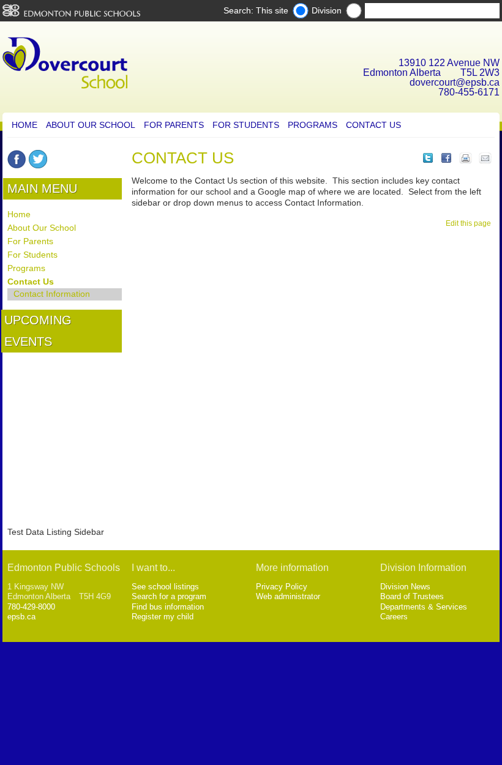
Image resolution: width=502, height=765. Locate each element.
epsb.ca (21, 616)
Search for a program (169, 596)
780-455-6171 (469, 92)
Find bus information (168, 606)
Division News (405, 586)
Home (24, 125)
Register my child (162, 616)
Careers (394, 616)
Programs (312, 125)
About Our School (90, 125)
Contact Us (373, 125)
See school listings (165, 586)
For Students (245, 125)
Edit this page (470, 223)
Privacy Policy (281, 586)
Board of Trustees (412, 596)
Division (327, 10)
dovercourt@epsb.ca (455, 82)
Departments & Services (423, 606)
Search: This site (255, 10)
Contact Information (51, 294)
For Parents (174, 125)
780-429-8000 (31, 606)
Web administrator (288, 596)
